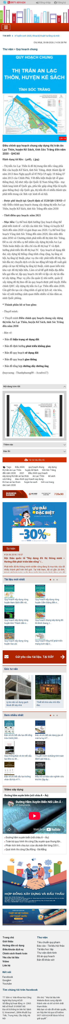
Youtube (7, 983)
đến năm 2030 (9, 473)
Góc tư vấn (11, 669)
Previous (2, 615)
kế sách (51, 476)
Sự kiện (11, 548)
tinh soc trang (47, 482)
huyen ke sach (30, 482)
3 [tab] (57, 580)
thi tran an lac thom (11, 482)
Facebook (8, 977)
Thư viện (8, 49)
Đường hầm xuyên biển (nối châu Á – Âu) (26, 795)
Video (6, 961)
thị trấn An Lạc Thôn (12, 470)
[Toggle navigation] (6, 27)
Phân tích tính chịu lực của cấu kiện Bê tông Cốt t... (33, 845)
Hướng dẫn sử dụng (13, 945)
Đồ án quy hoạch (46, 956)
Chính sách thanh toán (15, 953)
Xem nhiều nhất (13, 715)
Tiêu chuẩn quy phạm (48, 942)
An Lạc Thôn (38, 476)
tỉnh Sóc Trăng (49, 470)
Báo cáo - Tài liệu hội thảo (50, 945)
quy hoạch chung (36, 467)
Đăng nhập (45, 2)
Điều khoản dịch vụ (13, 949)
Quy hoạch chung (27, 49)
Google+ (7, 980)
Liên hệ (6, 965)
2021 (22, 473)
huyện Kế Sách (31, 470)
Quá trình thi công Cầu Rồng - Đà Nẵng (26, 849)
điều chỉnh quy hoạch (38, 473)
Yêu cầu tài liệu (11, 957)
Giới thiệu (8, 941)
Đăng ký (61, 2)
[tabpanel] (19, 616)
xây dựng (52, 467)
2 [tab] (53, 580)
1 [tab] (50, 580)
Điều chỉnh (20, 467)
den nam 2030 (9, 485)
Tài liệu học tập (45, 949)
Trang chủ (8, 937)
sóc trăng (7, 479)
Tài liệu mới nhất (14, 579)
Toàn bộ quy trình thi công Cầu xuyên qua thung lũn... (34, 841)
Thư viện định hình (47, 952)
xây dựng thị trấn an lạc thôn (16, 476)
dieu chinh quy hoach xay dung (29, 479)
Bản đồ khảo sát (45, 959)
